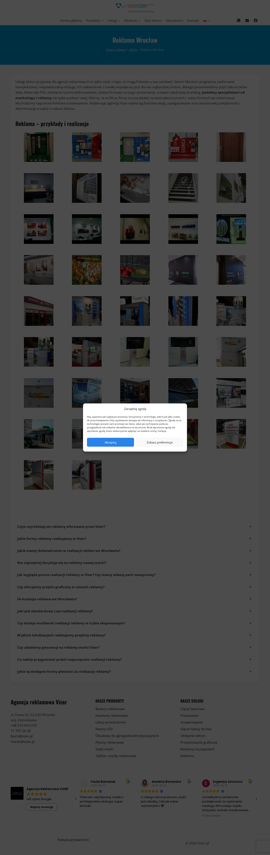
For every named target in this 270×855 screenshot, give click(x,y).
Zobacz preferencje (160, 442)
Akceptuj (110, 442)
